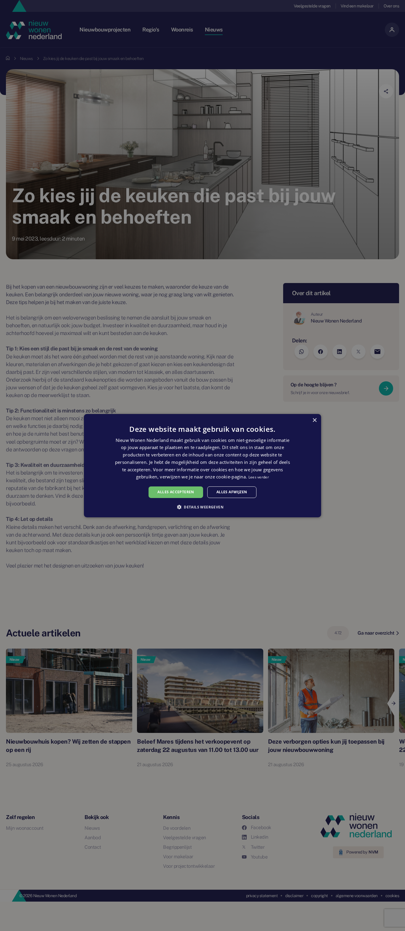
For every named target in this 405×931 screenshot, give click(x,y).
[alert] (202, 465)
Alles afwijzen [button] (231, 491)
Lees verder (258, 477)
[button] (202, 507)
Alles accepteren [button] (175, 491)
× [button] (314, 420)
